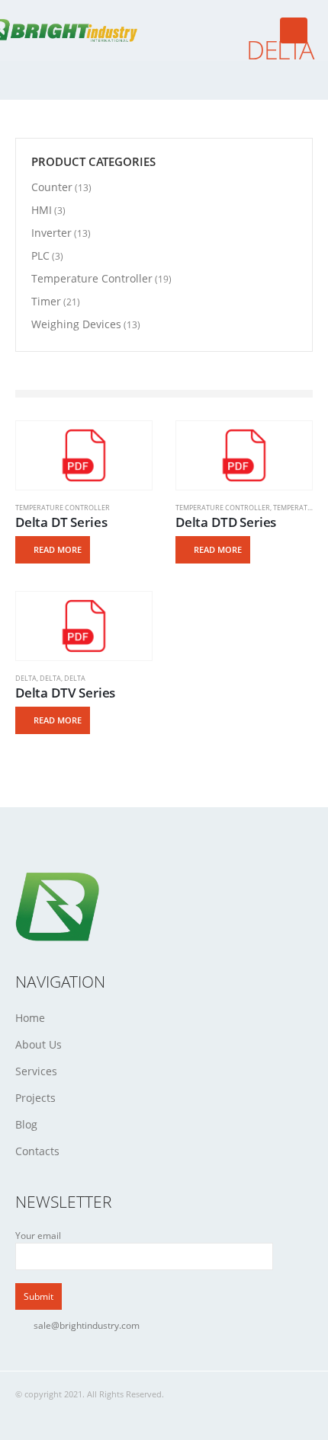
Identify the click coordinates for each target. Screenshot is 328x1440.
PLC (40, 255)
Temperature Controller (62, 507)
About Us (38, 1044)
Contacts (37, 1151)
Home (30, 1018)
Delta (26, 678)
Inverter (51, 232)
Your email (38, 1235)
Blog (26, 1124)
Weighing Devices (76, 324)
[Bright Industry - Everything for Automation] (64, 30)
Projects (35, 1097)
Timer (46, 301)
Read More (58, 549)
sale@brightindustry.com (87, 1325)
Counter (51, 187)
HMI (41, 210)
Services (36, 1071)
